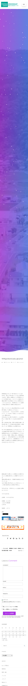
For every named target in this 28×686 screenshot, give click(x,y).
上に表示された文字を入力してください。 (12, 601)
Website (5, 593)
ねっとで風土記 (5, 665)
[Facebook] (7, 538)
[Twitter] (10, 538)
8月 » (6, 640)
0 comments (21, 362)
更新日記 (4, 668)
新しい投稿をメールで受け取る (10, 609)
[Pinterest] (13, 538)
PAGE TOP (25, 664)
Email (4, 587)
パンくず (4, 675)
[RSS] (19, 538)
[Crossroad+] (10, 8)
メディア (14, 362)
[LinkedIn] (16, 538)
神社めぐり (4, 682)
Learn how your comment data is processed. (13, 616)
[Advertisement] (14, 379)
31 (19, 636)
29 (13, 636)
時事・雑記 (4, 672)
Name (4, 581)
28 (9, 636)
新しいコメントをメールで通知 (10, 606)
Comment (5, 565)
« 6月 (3, 640)
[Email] (22, 538)
